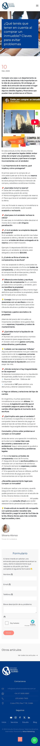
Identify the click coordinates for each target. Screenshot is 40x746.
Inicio (4, 722)
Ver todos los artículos (26, 655)
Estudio (25, 722)
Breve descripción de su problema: (17, 604)
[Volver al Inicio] (8, 5)
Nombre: (8, 574)
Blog (35, 722)
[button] (37, 5)
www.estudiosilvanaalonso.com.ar (15, 498)
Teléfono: (8, 594)
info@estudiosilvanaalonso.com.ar (22, 688)
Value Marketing (29, 731)
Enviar (8, 633)
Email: (7, 584)
